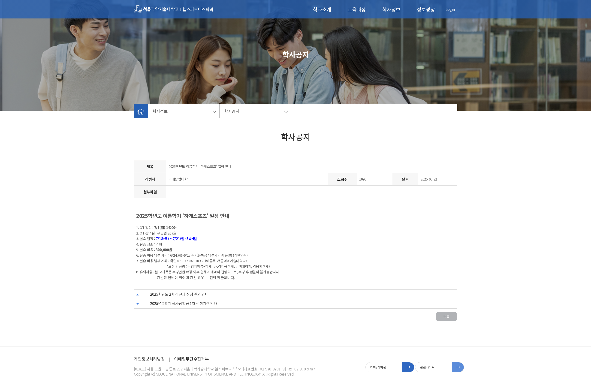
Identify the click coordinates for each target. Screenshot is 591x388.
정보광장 (426, 9)
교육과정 (356, 9)
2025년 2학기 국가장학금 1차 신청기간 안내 (183, 303)
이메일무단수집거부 (191, 359)
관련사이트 (427, 367)
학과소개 (322, 9)
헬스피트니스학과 (197, 9)
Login (450, 9)
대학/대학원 (378, 367)
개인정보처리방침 (149, 359)
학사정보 (391, 9)
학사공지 (232, 111)
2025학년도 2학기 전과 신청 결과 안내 (179, 294)
